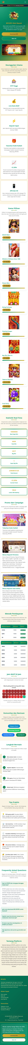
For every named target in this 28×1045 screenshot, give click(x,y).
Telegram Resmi (14, 726)
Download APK (14, 34)
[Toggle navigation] (25, 2)
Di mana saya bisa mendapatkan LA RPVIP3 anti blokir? (12, 923)
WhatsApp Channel (14, 730)
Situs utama (4, 994)
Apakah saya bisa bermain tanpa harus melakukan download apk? (13, 917)
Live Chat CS (21, 735)
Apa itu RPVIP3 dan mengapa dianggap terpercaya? (13, 884)
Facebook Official (8, 735)
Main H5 (14, 38)
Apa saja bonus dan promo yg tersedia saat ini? (14, 930)
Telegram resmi (5, 1006)
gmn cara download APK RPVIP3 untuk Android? (12, 910)
